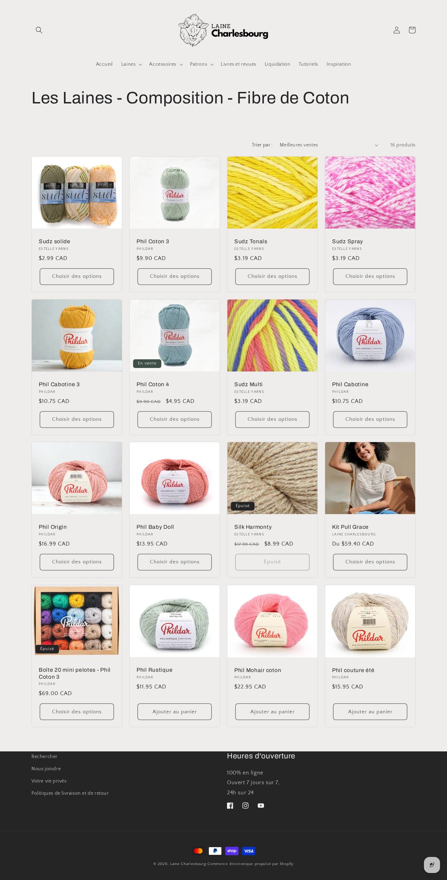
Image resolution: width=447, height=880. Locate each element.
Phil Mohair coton (257, 670)
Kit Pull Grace (350, 527)
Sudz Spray (347, 241)
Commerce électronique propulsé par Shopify (250, 864)
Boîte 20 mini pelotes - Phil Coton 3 (75, 673)
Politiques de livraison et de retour (70, 793)
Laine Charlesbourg (188, 864)
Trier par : (262, 145)
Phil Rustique (155, 670)
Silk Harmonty (253, 527)
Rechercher (44, 756)
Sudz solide (55, 241)
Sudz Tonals (251, 241)
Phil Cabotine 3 (59, 384)
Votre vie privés (49, 781)
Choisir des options (77, 276)
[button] (39, 30)
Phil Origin (53, 527)
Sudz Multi (248, 384)
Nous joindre (46, 769)
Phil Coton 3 (153, 241)
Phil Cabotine (350, 384)
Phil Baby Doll (155, 527)
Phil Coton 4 (153, 384)
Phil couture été (353, 670)
